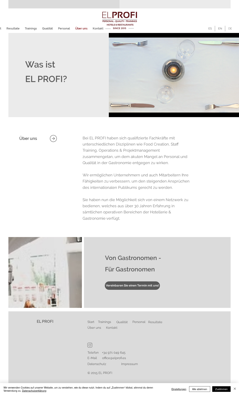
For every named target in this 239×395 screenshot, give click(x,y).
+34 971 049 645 (113, 352)
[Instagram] (89, 345)
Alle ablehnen (199, 389)
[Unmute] (119, 112)
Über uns (94, 327)
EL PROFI (45, 321)
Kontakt (111, 327)
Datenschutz (96, 364)
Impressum (129, 364)
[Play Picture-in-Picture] (231, 112)
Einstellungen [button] (178, 389)
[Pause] (113, 112)
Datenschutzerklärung (34, 390)
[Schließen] (235, 389)
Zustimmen (221, 389)
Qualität (122, 322)
